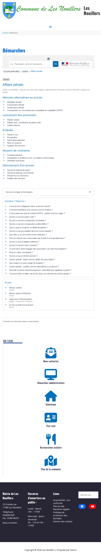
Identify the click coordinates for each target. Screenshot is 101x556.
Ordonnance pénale (15, 107)
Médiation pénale (14, 102)
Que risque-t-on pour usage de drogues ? (26, 263)
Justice (25, 71)
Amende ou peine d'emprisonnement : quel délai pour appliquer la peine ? (40, 270)
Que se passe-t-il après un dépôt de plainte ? (28, 227)
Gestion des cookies (62, 521)
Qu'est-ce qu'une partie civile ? (22, 217)
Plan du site (58, 506)
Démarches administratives (50, 383)
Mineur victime (15, 288)
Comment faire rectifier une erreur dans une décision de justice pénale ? (40, 273)
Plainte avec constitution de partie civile (24, 122)
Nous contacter (51, 361)
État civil (50, 426)
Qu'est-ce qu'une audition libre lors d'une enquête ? (31, 231)
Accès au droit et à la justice (21, 305)
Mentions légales (61, 509)
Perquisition (12, 137)
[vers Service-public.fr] (75, 64)
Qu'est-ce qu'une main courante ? (23, 245)
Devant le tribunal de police (18, 170)
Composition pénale (15, 105)
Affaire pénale (36, 71)
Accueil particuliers (12, 71)
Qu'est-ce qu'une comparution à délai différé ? (28, 224)
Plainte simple (13, 120)
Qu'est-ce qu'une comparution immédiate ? (27, 220)
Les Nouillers (92, 10)
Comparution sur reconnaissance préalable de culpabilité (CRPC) (35, 110)
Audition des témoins (16, 146)
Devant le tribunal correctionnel (20, 173)
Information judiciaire (16, 140)
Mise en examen (14, 143)
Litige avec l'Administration (20, 299)
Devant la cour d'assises (17, 175)
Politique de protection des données (60, 515)
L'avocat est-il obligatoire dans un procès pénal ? (30, 206)
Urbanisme (51, 404)
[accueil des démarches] (48, 58)
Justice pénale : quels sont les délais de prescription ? (32, 259)
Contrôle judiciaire (14, 155)
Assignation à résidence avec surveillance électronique (30, 158)
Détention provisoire (15, 160)
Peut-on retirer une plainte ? (21, 252)
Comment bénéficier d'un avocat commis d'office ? (31, 210)
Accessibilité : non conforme (61, 502)
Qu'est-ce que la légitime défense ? (24, 242)
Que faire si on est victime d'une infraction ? (28, 234)
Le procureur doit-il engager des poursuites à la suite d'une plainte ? (38, 249)
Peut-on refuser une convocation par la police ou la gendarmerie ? (37, 238)
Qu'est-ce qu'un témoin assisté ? (23, 256)
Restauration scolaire (51, 447)
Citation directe (13, 125)
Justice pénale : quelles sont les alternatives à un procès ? (34, 266)
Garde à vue (12, 134)
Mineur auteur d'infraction (20, 293)
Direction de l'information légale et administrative (21, 321)
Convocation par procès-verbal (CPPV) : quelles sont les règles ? (37, 213)
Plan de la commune (51, 469)
